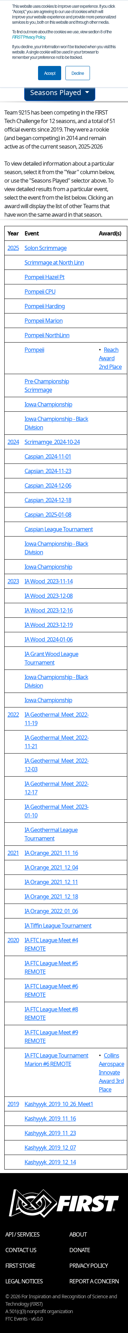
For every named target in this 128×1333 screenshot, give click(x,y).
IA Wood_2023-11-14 (49, 581)
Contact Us (20, 1250)
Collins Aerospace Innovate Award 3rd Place (111, 1072)
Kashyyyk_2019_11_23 (50, 1133)
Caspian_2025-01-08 (48, 514)
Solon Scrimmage (45, 248)
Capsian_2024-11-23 (48, 471)
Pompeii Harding (45, 306)
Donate (79, 1250)
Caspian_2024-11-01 (48, 456)
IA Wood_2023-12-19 (49, 625)
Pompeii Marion (44, 320)
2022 (13, 714)
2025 (13, 248)
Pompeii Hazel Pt (44, 277)
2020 (13, 940)
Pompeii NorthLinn (47, 335)
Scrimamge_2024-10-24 (52, 442)
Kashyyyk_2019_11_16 (50, 1118)
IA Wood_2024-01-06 (49, 639)
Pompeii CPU (40, 291)
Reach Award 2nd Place (110, 358)
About (78, 1234)
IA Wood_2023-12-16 (49, 610)
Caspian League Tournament (59, 529)
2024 (13, 442)
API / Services (22, 1234)
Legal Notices (24, 1281)
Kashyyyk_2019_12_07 (50, 1147)
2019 (13, 1104)
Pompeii (34, 350)
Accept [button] (49, 73)
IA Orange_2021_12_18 (51, 896)
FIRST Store (20, 1266)
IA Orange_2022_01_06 (51, 911)
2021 (13, 853)
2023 (13, 581)
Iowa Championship (48, 404)
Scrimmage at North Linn (54, 262)
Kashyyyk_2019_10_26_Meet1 (59, 1104)
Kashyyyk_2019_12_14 (50, 1162)
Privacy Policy (28, 37)
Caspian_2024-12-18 (48, 500)
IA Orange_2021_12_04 (51, 867)
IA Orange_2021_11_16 (51, 853)
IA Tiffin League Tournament (58, 925)
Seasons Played (56, 92)
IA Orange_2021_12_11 (51, 882)
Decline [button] (77, 73)
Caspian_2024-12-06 (48, 485)
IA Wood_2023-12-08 (49, 596)
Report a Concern (94, 1281)
